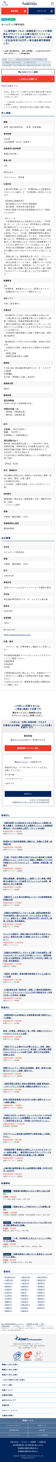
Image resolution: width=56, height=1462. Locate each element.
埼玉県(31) (9, 1283)
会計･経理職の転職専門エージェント (12, 1324)
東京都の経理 (5, 1326)
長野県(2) (24, 1295)
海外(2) (24, 1293)
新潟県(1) (24, 1308)
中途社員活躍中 (7, 65)
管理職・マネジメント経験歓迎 (12, 59)
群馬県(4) (41, 1289)
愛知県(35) (42, 1280)
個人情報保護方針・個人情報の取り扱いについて (28, 1445)
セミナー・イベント (10, 1410)
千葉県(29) (25, 1283)
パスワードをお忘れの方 (39, 800)
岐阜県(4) (24, 1289)
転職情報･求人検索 (32, 1324)
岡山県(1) (41, 1302)
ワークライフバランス (43, 62)
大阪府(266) (25, 1277)
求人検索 (5, 5)
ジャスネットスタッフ (14, 1425)
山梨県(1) (8, 1308)
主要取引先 (42, 1441)
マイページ (41, 11)
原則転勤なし (19, 62)
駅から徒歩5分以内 (44, 65)
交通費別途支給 (30, 62)
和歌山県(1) (25, 1305)
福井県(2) (41, 1295)
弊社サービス (17, 740)
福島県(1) (8, 1311)
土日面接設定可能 (8, 62)
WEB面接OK (27, 59)
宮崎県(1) (41, 1299)
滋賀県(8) (24, 1286)
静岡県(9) (8, 1286)
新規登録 (14, 11)
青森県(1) (24, 1311)
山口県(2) (8, 1295)
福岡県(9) (41, 1283)
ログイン (28, 794)
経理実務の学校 (14, 1430)
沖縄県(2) (41, 1293)
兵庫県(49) (9, 1280)
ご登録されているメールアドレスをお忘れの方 (30, 802)
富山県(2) (24, 1299)
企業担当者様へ (8, 1415)
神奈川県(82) (43, 1277)
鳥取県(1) (8, 1305)
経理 (42, 1324)
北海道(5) (8, 1289)
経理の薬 (42, 1430)
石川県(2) (8, 1299)
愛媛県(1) (8, 1302)
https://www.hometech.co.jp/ (17, 635)
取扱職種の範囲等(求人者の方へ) (28, 1451)
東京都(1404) (10, 1277)
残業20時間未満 (32, 65)
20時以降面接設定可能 (39, 59)
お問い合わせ (14, 1441)
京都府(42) (25, 1280)
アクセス (24, 1441)
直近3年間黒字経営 (19, 65)
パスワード (9, 783)
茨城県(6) (41, 1286)
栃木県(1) (41, 1308)
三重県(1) (41, 1305)
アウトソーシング (13, 1435)
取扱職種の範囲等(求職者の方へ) (28, 1448)
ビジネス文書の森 (42, 1435)
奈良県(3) (8, 1293)
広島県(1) (24, 1302)
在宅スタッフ (42, 1425)
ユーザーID (9, 775)
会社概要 (33, 1441)
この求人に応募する (28, 79)
